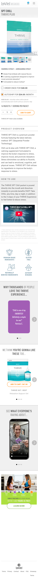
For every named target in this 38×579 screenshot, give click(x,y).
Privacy (9, 571)
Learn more (19, 506)
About (22, 571)
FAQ (27, 571)
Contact (16, 571)
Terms (4, 571)
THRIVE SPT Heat (6, 119)
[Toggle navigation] (34, 3)
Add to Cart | (19, 384)
